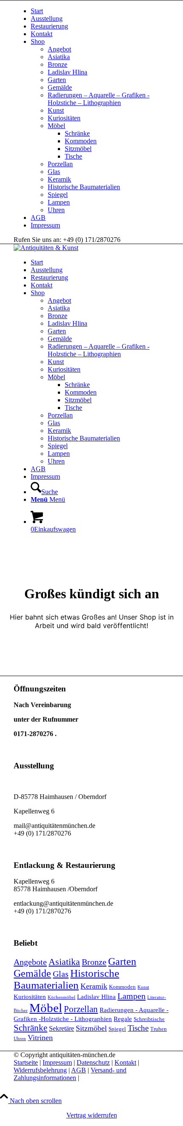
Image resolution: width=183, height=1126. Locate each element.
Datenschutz (93, 1062)
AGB (38, 217)
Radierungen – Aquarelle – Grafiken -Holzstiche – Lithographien (98, 98)
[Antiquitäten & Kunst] (46, 247)
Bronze (57, 64)
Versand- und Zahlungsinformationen (70, 1073)
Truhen (158, 1029)
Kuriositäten (64, 118)
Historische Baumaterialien (84, 187)
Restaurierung (49, 26)
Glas (54, 171)
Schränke (77, 133)
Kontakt (41, 33)
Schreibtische (149, 1019)
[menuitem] (100, 11)
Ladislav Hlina (67, 72)
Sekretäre (61, 1028)
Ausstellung (47, 18)
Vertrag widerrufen (91, 1115)
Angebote (30, 962)
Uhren (56, 209)
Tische (73, 156)
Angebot (59, 49)
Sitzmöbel (78, 148)
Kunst (56, 110)
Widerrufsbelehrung (40, 1070)
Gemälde (60, 87)
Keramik (59, 179)
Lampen (59, 202)
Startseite (26, 1062)
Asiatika (59, 56)
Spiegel (58, 194)
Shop (38, 41)
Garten (57, 79)
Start (37, 10)
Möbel (56, 125)
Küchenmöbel (61, 997)
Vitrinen (40, 1037)
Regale (123, 1018)
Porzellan (60, 164)
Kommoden (81, 141)
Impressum (45, 225)
